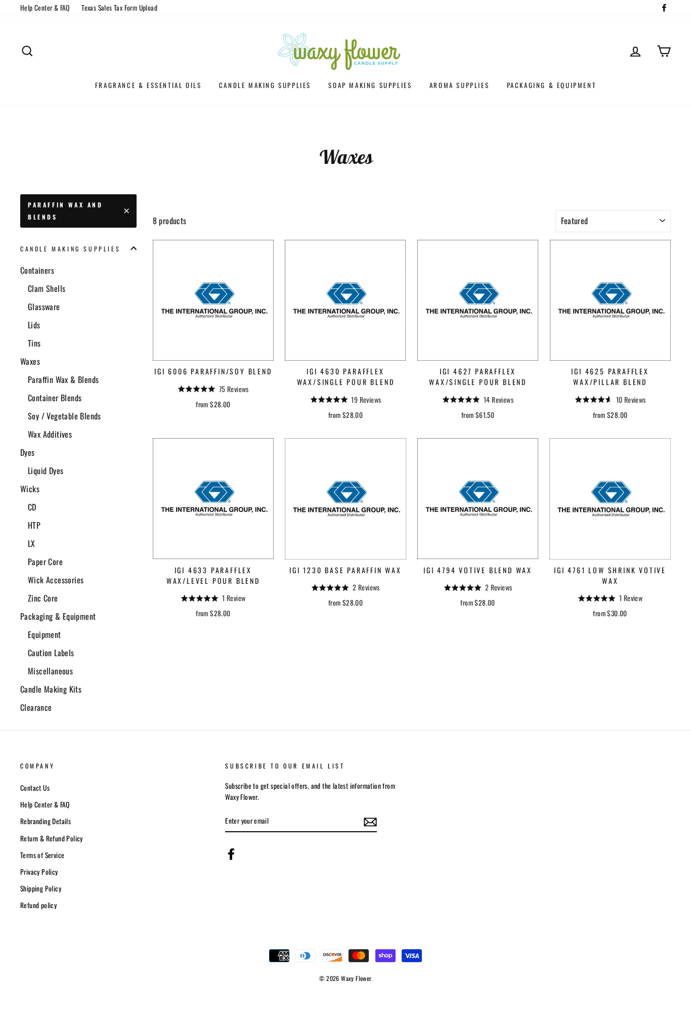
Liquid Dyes (45, 470)
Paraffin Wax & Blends (63, 379)
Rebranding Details (45, 821)
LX (31, 543)
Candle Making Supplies (265, 85)
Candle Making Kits (50, 689)
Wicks (29, 489)
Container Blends (54, 398)
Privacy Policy (39, 872)
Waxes (30, 361)
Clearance (36, 707)
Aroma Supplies (459, 85)
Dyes (27, 452)
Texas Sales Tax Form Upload (119, 8)
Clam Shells (46, 288)
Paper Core (45, 562)
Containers (37, 270)
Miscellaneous (50, 671)
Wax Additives (50, 434)
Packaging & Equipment (551, 85)
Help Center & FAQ (45, 8)
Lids (34, 325)
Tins (34, 343)
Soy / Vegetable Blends (64, 416)
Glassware (44, 307)
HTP (34, 525)
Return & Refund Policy (51, 838)
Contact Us (35, 788)
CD (32, 507)
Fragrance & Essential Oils (148, 85)
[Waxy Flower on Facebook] (231, 853)
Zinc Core (43, 598)
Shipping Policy (40, 888)
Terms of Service (42, 855)
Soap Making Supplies (370, 85)
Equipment (44, 634)
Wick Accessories (55, 580)
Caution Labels (51, 653)
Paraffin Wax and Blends (65, 210)
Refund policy (38, 905)
